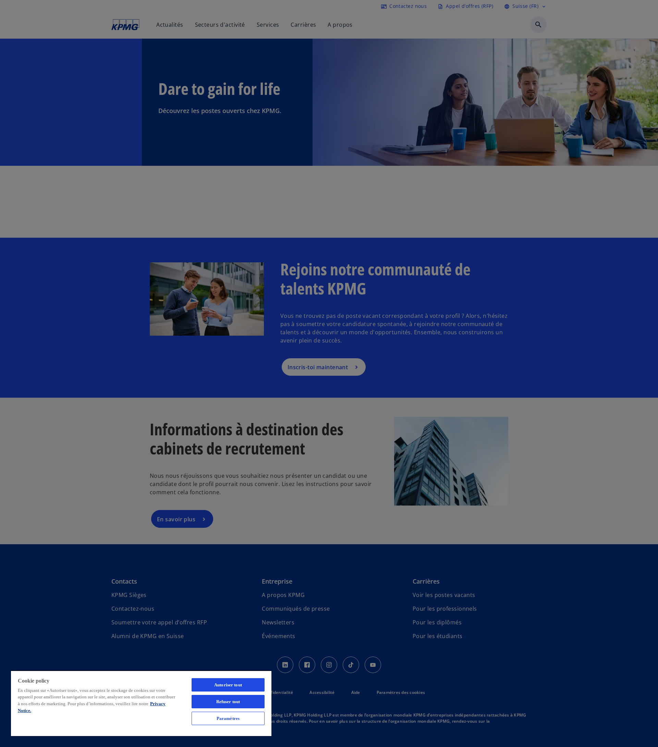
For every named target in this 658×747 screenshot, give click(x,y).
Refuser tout (228, 701)
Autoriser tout (228, 684)
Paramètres (228, 718)
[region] (141, 703)
